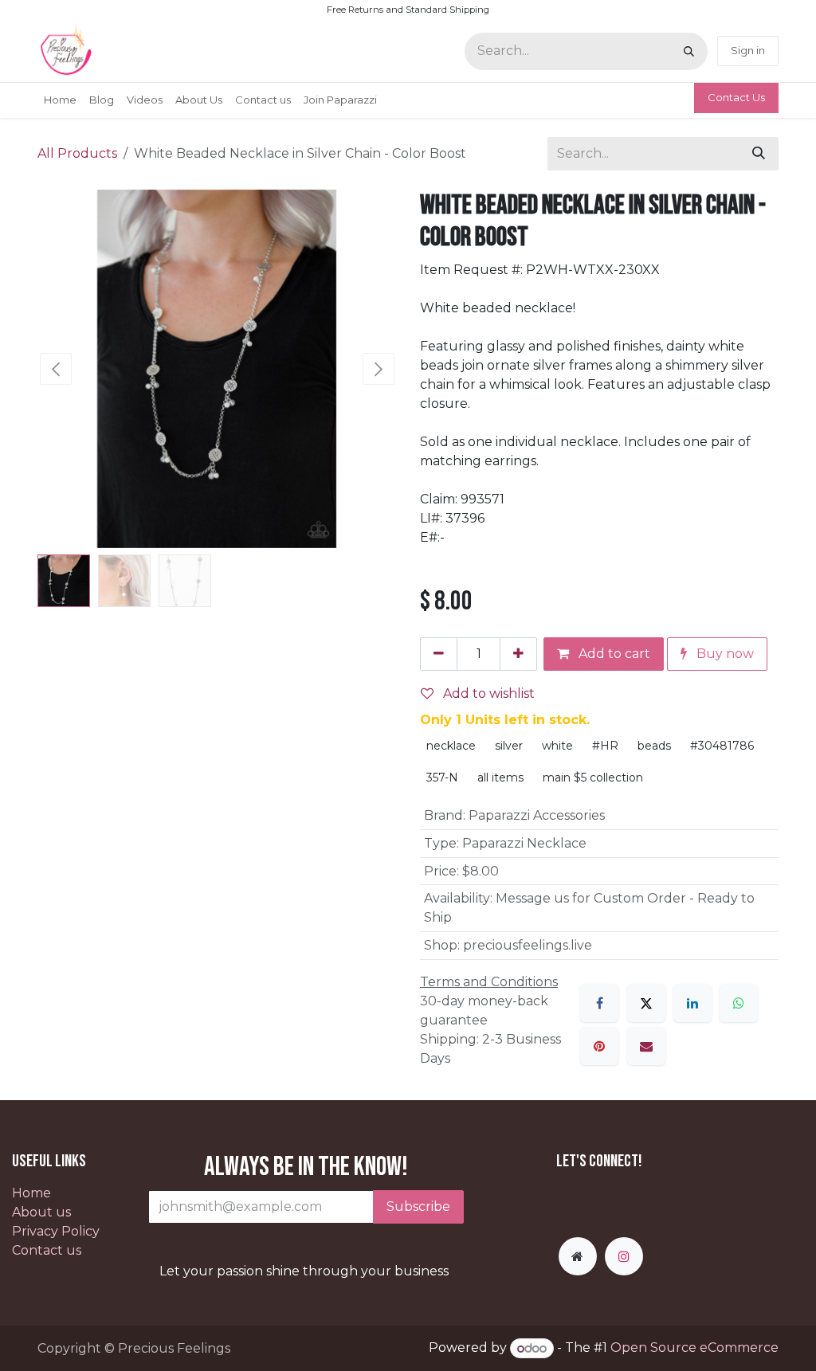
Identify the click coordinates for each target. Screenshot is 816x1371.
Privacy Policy (56, 1231)
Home (31, 1193)
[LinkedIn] (692, 1003)
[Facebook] (599, 1003)
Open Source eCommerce (694, 1348)
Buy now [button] (723, 653)
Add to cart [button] (612, 653)
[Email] (646, 1046)
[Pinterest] (599, 1046)
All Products (77, 153)
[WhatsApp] (739, 1003)
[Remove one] (438, 654)
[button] (55, 369)
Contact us (46, 1250)
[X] (646, 1003)
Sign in (748, 50)
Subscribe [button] (418, 1206)
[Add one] (518, 654)
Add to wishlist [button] (487, 693)
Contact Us (736, 97)
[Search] (689, 51)
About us (41, 1212)
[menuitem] (60, 100)
